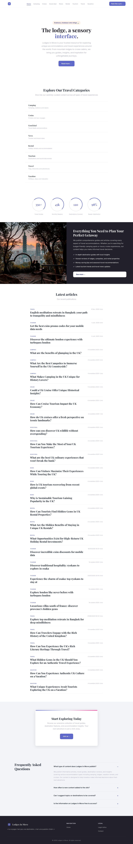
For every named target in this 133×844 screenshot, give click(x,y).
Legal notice (102, 827)
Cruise (44, 4)
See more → (80, 274)
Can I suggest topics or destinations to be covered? (75, 795)
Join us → (66, 736)
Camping (36, 4)
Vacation (90, 4)
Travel (83, 4)
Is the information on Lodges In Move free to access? (75, 803)
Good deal (53, 4)
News (61, 4)
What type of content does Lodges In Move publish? (75, 766)
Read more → (66, 64)
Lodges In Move (20, 824)
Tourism (75, 4)
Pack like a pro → (117, 4)
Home (29, 4)
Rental (68, 4)
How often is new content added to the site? (72, 788)
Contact (100, 831)
